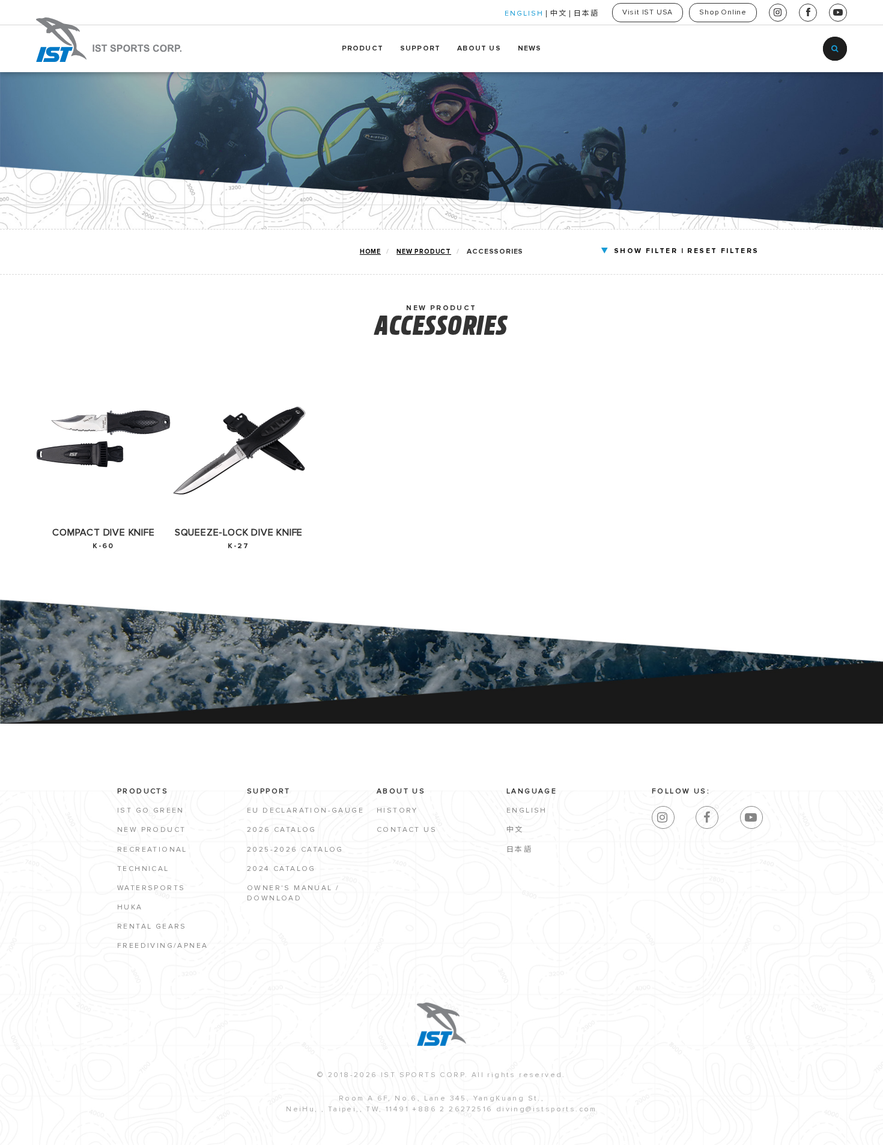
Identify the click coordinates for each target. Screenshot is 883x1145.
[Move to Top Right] (109, 1129)
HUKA (130, 907)
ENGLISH (524, 13)
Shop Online (723, 12)
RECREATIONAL (152, 849)
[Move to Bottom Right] (109, 1136)
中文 (558, 13)
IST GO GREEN (150, 810)
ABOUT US (479, 48)
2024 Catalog (281, 869)
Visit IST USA (647, 12)
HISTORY (397, 810)
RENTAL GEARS (152, 926)
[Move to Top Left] (103, 1129)
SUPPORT (420, 48)
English (526, 810)
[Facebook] (707, 817)
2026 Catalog (282, 830)
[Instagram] (663, 817)
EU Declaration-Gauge (305, 810)
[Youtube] (751, 817)
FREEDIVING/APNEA (162, 946)
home (370, 251)
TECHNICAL (143, 869)
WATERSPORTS (151, 888)
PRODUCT (362, 48)
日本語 (586, 13)
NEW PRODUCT (423, 251)
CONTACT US (407, 830)
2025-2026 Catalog (295, 849)
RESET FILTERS (723, 251)
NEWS (530, 48)
